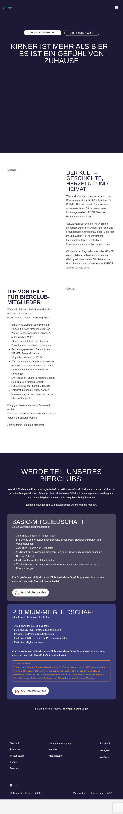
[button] (116, 7)
